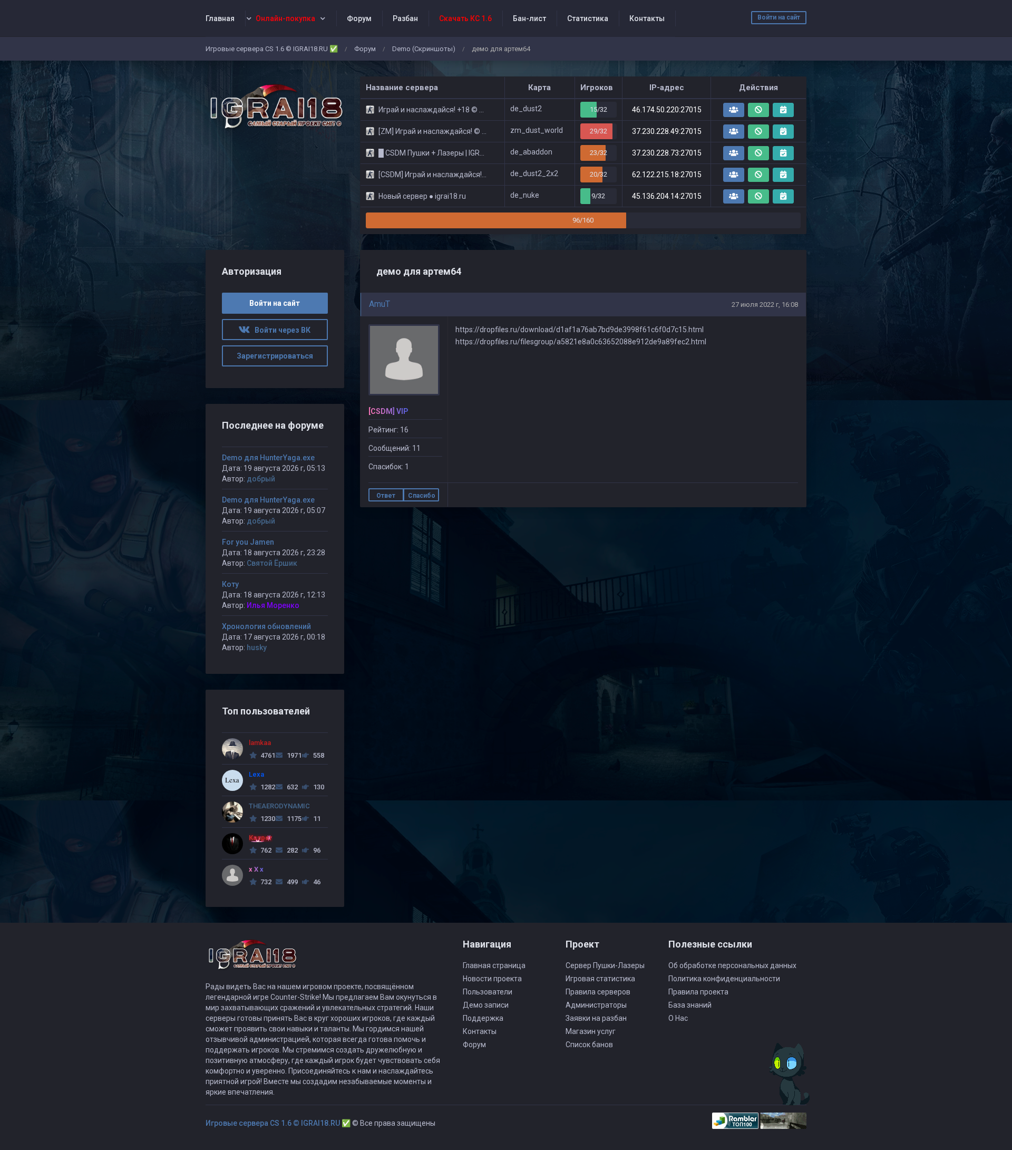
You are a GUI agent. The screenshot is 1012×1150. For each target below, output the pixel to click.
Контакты (647, 18)
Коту (230, 584)
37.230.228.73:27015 (667, 153)
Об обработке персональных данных (732, 965)
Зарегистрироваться (275, 356)
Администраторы (596, 1005)
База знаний (690, 1005)
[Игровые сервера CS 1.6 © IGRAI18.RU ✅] (275, 106)
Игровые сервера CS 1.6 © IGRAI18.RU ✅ (272, 49)
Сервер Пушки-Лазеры (605, 965)
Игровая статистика (600, 978)
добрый (261, 479)
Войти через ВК (280, 330)
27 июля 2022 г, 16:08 (765, 304)
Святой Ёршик (272, 563)
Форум (359, 18)
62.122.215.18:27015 (667, 174)
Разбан (405, 18)
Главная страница (494, 965)
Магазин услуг (591, 1031)
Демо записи (486, 1005)
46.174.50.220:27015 (667, 109)
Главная (220, 18)
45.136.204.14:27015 (667, 196)
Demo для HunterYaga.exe (268, 457)
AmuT (379, 304)
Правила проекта (698, 992)
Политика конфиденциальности (724, 978)
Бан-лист (529, 18)
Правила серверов (598, 992)
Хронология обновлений (266, 626)
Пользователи (487, 992)
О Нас (678, 1018)
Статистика (587, 18)
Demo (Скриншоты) (423, 49)
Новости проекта (492, 978)
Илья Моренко (273, 605)
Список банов (589, 1044)
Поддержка (483, 1018)
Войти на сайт (778, 17)
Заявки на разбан (596, 1018)
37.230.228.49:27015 (667, 131)
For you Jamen (248, 542)
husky (257, 647)
